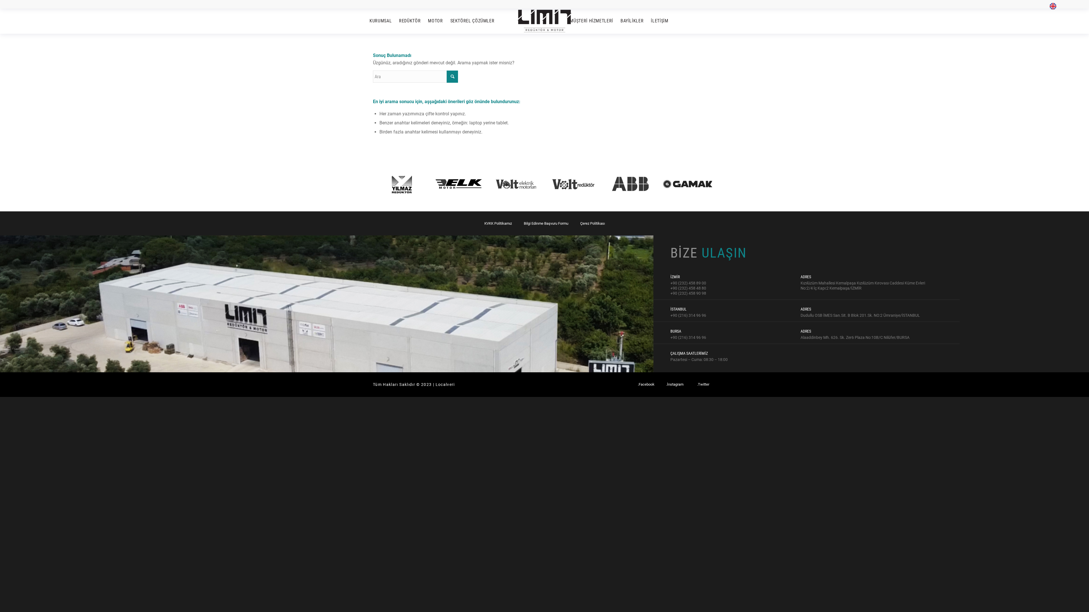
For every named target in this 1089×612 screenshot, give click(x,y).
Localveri (445, 384)
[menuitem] (1051, 6)
